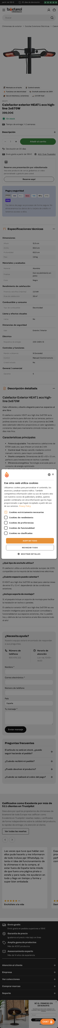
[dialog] (29, 514)
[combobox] (49, 474)
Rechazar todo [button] (30, 547)
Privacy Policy (25, 506)
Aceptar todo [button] (30, 540)
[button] (29, 554)
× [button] (53, 474)
